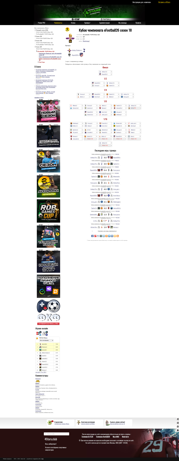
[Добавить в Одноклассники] (106, 236)
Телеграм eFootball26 (103, 436)
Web (43, 458)
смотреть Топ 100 (40, 372)
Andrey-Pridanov (76, 50)
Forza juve (116, 170)
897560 (118, 198)
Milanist (110, 96)
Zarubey (118, 132)
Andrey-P (104, 71)
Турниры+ (87, 23)
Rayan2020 (44, 364)
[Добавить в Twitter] (109, 236)
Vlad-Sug (133, 125)
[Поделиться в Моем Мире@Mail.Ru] (101, 236)
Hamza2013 (116, 208)
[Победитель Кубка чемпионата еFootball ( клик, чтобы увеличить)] (69, 50)
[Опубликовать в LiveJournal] (98, 236)
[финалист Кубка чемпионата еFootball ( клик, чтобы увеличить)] (69, 55)
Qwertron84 (93, 214)
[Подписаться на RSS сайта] (118, 236)
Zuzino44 (44, 367)
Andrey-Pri (93, 157)
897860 (117, 179)
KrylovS (44, 361)
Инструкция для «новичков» (142, 2)
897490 (118, 217)
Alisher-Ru (116, 183)
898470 (117, 160)
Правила (138, 23)
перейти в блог (39, 97)
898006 (117, 166)
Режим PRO (41, 23)
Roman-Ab (75, 108)
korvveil (44, 349)
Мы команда (122, 23)
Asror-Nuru (116, 195)
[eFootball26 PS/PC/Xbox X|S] (67, 30)
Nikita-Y (75, 125)
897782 (117, 192)
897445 (118, 223)
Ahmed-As (89, 114)
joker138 (44, 344)
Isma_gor (126, 96)
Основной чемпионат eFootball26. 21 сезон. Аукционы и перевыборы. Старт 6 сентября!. (46, 71)
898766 (117, 154)
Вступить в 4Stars (164, 2)
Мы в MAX (116, 436)
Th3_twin (75, 132)
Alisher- (81, 96)
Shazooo (44, 346)
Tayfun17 (111, 85)
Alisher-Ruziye (45, 352)
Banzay (43, 370)
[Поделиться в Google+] (95, 236)
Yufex (132, 136)
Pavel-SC (104, 123)
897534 (118, 204)
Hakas (89, 125)
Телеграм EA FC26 (87, 436)
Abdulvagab (116, 202)
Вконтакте (125, 436)
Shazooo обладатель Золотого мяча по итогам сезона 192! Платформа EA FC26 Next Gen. (46, 87)
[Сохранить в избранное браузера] (115, 236)
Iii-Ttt (132, 108)
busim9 (43, 355)
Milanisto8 (116, 176)
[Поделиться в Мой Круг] (104, 236)
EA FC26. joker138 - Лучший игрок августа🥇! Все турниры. (45, 76)
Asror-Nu (97, 96)
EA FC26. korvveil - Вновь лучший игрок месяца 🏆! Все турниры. (45, 92)
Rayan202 (104, 74)
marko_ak (104, 114)
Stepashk (104, 132)
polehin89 (44, 358)
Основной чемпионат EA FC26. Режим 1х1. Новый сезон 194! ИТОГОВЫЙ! (44, 81)
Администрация (104, 23)
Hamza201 (118, 108)
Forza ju (96, 85)
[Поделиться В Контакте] (112, 236)
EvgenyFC (118, 125)
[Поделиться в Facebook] (92, 236)
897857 (117, 185)
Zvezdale (89, 132)
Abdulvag (118, 114)
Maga (132, 132)
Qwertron (89, 108)
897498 (118, 211)
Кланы (73, 23)
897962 (117, 173)
